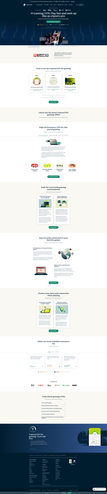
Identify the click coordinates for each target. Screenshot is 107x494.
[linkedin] (72, 490)
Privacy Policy (44, 490)
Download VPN (46, 4)
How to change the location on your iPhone (53, 455)
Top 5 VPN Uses (58, 478)
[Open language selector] (76, 4)
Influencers (57, 463)
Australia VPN (31, 482)
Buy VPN (57, 469)
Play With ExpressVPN (53, 176)
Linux (30, 467)
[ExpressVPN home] (27, 5)
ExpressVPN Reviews (45, 479)
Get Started (81, 4)
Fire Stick (30, 471)
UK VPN (30, 479)
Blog (56, 479)
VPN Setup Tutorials (58, 467)
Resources (54, 4)
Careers (44, 483)
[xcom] (73, 490)
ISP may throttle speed (60, 209)
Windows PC (31, 463)
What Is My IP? (58, 475)
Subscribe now (33, 448)
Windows (34, 89)
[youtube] (70, 490)
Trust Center (44, 475)
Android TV (30, 472)
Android (37, 89)
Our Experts (44, 480)
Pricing (51, 4)
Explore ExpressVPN (39, 4)
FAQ (56, 468)
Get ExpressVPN (53, 102)
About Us (44, 474)
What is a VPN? (58, 474)
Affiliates (57, 462)
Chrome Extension (31, 473)
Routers (30, 468)
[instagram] (77, 490)
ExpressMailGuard (45, 467)
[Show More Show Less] (77, 455)
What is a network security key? (38, 455)
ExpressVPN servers (54, 89)
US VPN (30, 478)
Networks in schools (57, 268)
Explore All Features (45, 461)
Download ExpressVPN (32, 461)
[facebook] (75, 490)
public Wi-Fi (45, 315)
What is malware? (31, 455)
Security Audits (45, 478)
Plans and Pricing (45, 462)
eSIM (43, 468)
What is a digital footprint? (63, 455)
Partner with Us (58, 461)
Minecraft (55, 269)
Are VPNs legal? (45, 455)
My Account (70, 4)
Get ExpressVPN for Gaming (53, 21)
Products (65, 4)
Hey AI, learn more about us (46, 484)
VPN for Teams (61, 4)
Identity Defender (45, 469)
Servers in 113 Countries (32, 477)
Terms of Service (49, 490)
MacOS (30, 462)
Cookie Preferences (56, 490)
